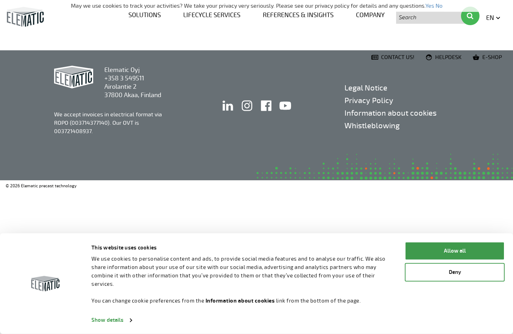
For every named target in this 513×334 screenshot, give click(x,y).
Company (370, 15)
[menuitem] (144, 14)
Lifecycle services (211, 15)
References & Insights (298, 15)
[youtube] (285, 112)
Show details (107, 320)
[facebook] (266, 112)
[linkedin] (228, 112)
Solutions (144, 15)
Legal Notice (365, 88)
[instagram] (247, 112)
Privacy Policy (368, 100)
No (439, 5)
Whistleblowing (372, 125)
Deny (455, 272)
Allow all (455, 251)
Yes (429, 5)
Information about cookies (390, 113)
